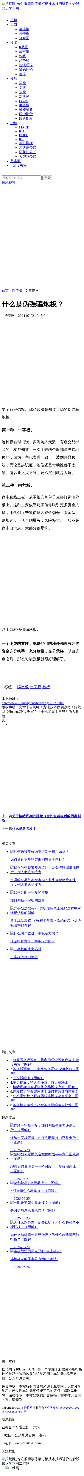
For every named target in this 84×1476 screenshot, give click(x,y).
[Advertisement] (42, 247)
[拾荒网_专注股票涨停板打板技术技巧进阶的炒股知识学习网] (42, 8)
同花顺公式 (27, 152)
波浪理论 (26, 65)
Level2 (23, 101)
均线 (22, 56)
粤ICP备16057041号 (14, 1411)
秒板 (46, 687)
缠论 (22, 74)
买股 (22, 83)
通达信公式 (27, 147)
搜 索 (47, 177)
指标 (13, 123)
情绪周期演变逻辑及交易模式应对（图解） (45, 1087)
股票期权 (26, 118)
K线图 (23, 47)
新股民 (24, 96)
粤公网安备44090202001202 (61, 1407)
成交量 (24, 51)
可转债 (24, 105)
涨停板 (24, 29)
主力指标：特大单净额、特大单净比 (40, 1082)
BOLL (23, 135)
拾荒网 (28, 1407)
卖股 (22, 87)
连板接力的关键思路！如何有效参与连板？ (45, 1091)
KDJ (22, 131)
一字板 (35, 687)
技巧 (13, 78)
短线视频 (9, 182)
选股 (22, 92)
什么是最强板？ (24, 828)
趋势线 (24, 60)
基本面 (15, 161)
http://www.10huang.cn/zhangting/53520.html (33, 703)
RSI (21, 139)
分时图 (24, 38)
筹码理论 (26, 69)
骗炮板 (23, 687)
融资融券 (26, 109)
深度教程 (20, 165)
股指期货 (26, 114)
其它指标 (26, 143)
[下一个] (6, 836)
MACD (24, 127)
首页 (13, 20)
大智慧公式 (27, 156)
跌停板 (24, 33)
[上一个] (3, 836)
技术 (13, 42)
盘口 (13, 24)
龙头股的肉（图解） (28, 1078)
